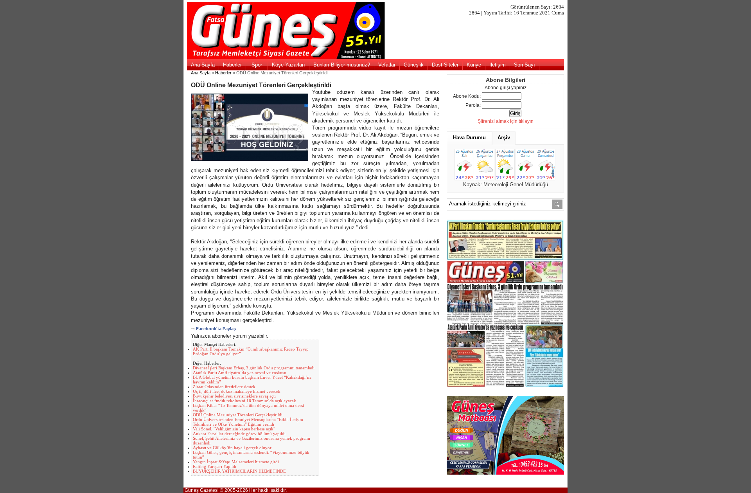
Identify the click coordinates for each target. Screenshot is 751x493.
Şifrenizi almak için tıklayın (506, 121)
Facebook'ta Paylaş (216, 328)
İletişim (497, 65)
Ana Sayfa (203, 65)
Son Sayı (524, 65)
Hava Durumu (469, 137)
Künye (474, 65)
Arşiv (504, 137)
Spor (257, 65)
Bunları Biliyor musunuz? (341, 65)
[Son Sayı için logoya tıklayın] (375, 57)
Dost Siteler (445, 65)
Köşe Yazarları (288, 65)
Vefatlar (386, 65)
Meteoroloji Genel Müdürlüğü (515, 184)
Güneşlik (414, 65)
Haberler (232, 65)
